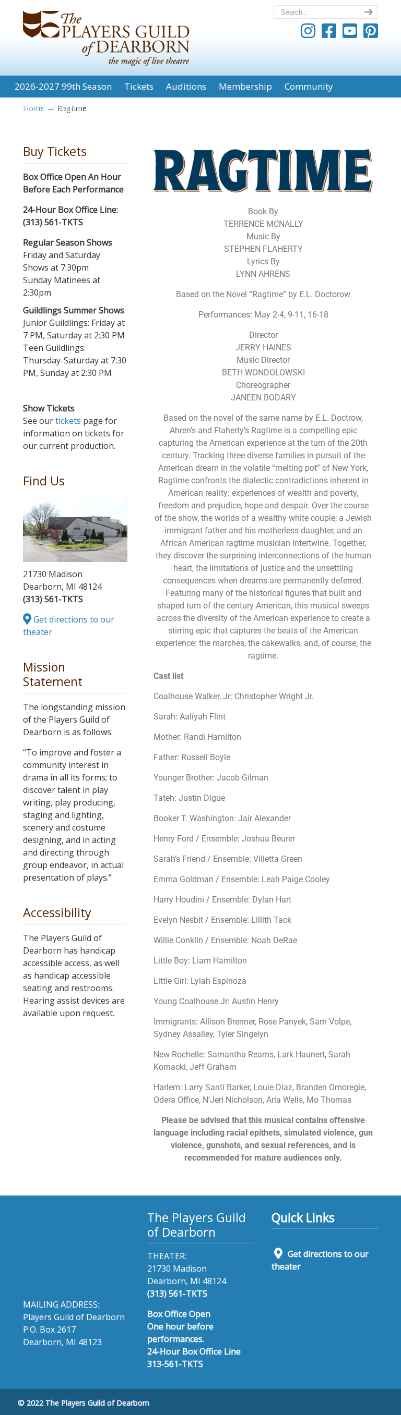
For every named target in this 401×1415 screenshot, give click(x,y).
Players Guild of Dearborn (106, 34)
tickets (68, 420)
